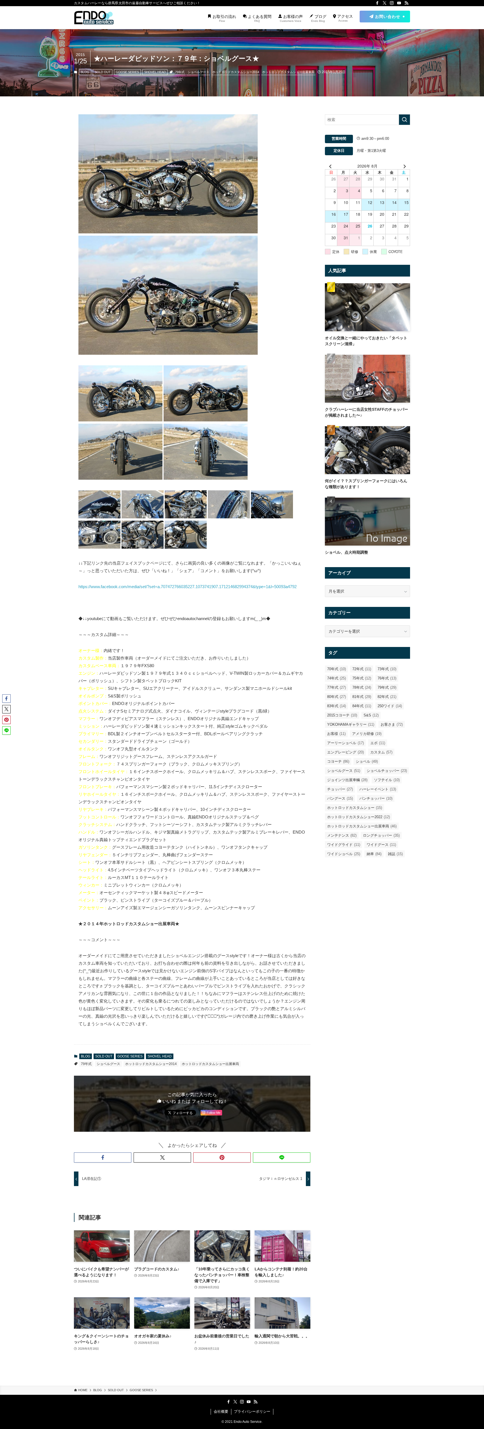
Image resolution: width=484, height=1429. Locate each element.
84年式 (361, 706)
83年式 (336, 706)
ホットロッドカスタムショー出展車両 (288, 72)
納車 (374, 854)
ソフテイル (387, 780)
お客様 (336, 734)
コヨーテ (338, 761)
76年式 (387, 678)
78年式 (361, 687)
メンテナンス (342, 835)
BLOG (85, 72)
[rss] (406, 3)
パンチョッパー (375, 798)
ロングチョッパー (381, 835)
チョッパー (340, 789)
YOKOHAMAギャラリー (350, 724)
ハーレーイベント (377, 789)
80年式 (336, 697)
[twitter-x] (384, 3)
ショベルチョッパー (387, 771)
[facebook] (377, 3)
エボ (377, 743)
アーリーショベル (345, 743)
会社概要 (221, 1411)
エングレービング (345, 752)
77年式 (336, 687)
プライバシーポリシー (252, 1411)
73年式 (387, 669)
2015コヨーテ (342, 715)
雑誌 (395, 854)
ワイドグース (381, 845)
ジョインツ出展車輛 (347, 780)
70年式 (336, 669)
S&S (371, 715)
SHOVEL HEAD (155, 72)
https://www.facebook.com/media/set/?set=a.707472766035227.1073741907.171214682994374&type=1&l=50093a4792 (187, 586)
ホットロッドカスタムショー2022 (358, 817)
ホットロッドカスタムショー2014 (235, 72)
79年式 (180, 72)
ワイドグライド (343, 845)
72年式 (361, 669)
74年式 (336, 678)
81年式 (361, 697)
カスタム (381, 752)
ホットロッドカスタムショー (354, 808)
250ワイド (390, 706)
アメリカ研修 (366, 734)
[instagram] (391, 3)
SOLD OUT (103, 72)
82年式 (387, 697)
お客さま (392, 724)
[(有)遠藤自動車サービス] (94, 18)
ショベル (367, 761)
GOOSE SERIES (127, 72)
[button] (102, 1157)
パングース (340, 798)
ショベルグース (198, 72)
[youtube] (399, 3)
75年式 (361, 678)
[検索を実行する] (404, 119)
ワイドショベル (343, 854)
